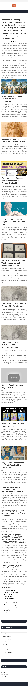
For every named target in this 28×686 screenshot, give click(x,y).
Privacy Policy (5, 674)
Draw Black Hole (5, 631)
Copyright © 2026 (14, 684)
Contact (3, 672)
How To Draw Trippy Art (6, 652)
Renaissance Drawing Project (9, 41)
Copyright (4, 676)
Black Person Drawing (9, 600)
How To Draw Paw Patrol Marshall (12, 602)
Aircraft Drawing (8, 596)
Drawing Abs (4, 633)
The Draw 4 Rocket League (10, 605)
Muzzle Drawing (8, 594)
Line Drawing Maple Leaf (6, 649)
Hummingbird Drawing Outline (11, 590)
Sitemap (4, 679)
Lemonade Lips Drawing (6, 636)
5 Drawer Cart (4, 647)
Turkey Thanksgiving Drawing (7, 639)
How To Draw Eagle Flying (10, 607)
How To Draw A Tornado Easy (7, 641)
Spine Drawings (4, 644)
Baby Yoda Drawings (9, 598)
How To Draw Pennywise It (7, 655)
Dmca (3, 670)
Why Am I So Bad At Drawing (11, 592)
